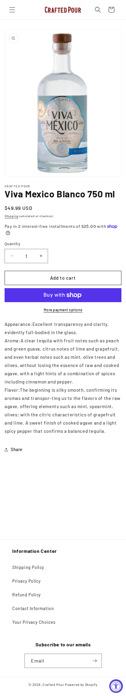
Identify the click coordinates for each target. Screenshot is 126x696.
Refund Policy (26, 594)
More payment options (63, 310)
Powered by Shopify (81, 685)
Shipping (11, 216)
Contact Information (33, 608)
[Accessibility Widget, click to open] (116, 686)
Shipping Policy (28, 567)
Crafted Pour (53, 685)
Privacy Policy (26, 581)
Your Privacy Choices (34, 622)
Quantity (12, 243)
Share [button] (17, 449)
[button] (12, 9)
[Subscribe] (95, 661)
